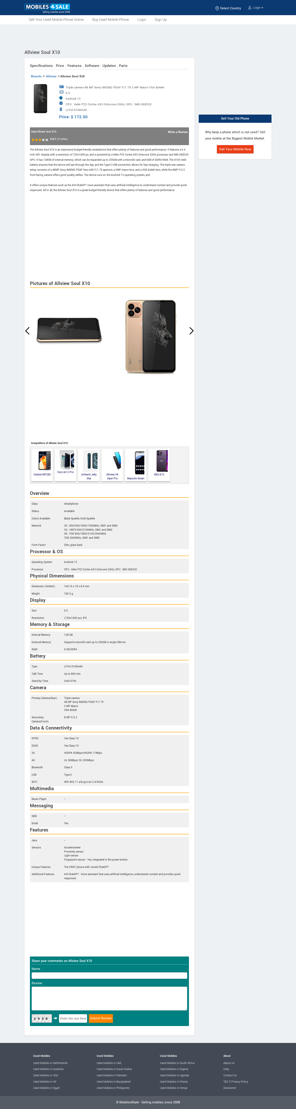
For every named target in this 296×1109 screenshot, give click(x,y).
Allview (51, 76)
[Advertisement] (148, 36)
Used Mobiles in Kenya (173, 1088)
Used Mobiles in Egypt (46, 1088)
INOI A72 (159, 475)
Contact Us (230, 1075)
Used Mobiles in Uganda (174, 1075)
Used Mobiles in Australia (48, 1069)
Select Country (230, 8)
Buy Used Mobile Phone (110, 19)
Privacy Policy (239, 1082)
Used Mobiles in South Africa (177, 1063)
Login (257, 7)
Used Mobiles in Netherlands (50, 1063)
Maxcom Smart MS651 (135, 478)
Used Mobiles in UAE (109, 1063)
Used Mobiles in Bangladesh (114, 1082)
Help (226, 1069)
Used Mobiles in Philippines (113, 1088)
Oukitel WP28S (42, 475)
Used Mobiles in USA (45, 1075)
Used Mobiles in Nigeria (174, 1069)
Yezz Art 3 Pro (65, 472)
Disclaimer (229, 1088)
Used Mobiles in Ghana (174, 1082)
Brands (36, 76)
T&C (225, 1082)
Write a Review (178, 132)
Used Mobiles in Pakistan (112, 1075)
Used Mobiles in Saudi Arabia (114, 1069)
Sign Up (161, 19)
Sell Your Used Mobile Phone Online (56, 19)
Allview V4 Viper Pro (112, 476)
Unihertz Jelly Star (89, 476)
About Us (228, 1063)
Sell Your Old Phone (235, 118)
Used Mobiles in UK (44, 1082)
